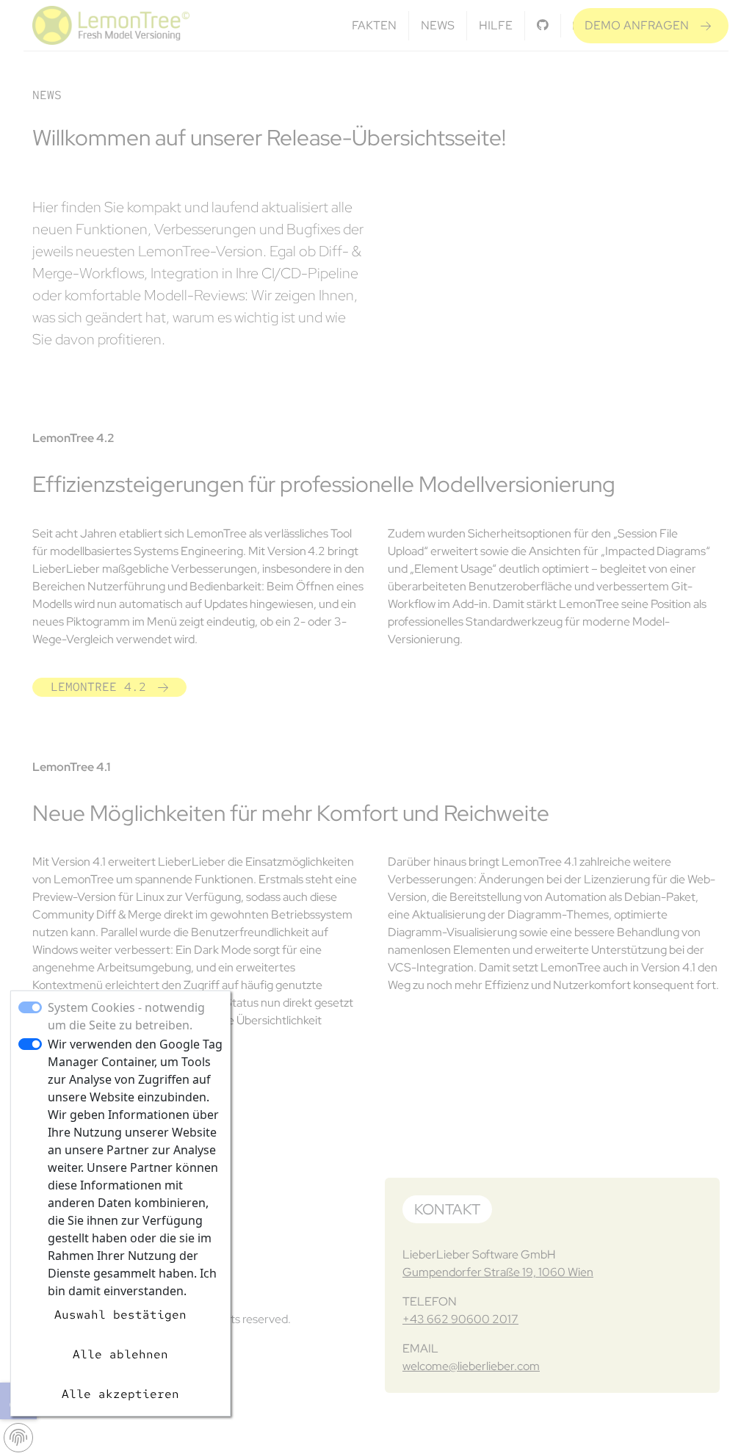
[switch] (30, 1044)
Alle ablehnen (120, 1354)
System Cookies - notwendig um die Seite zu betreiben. (126, 1016)
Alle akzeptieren (120, 1394)
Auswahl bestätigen (120, 1314)
